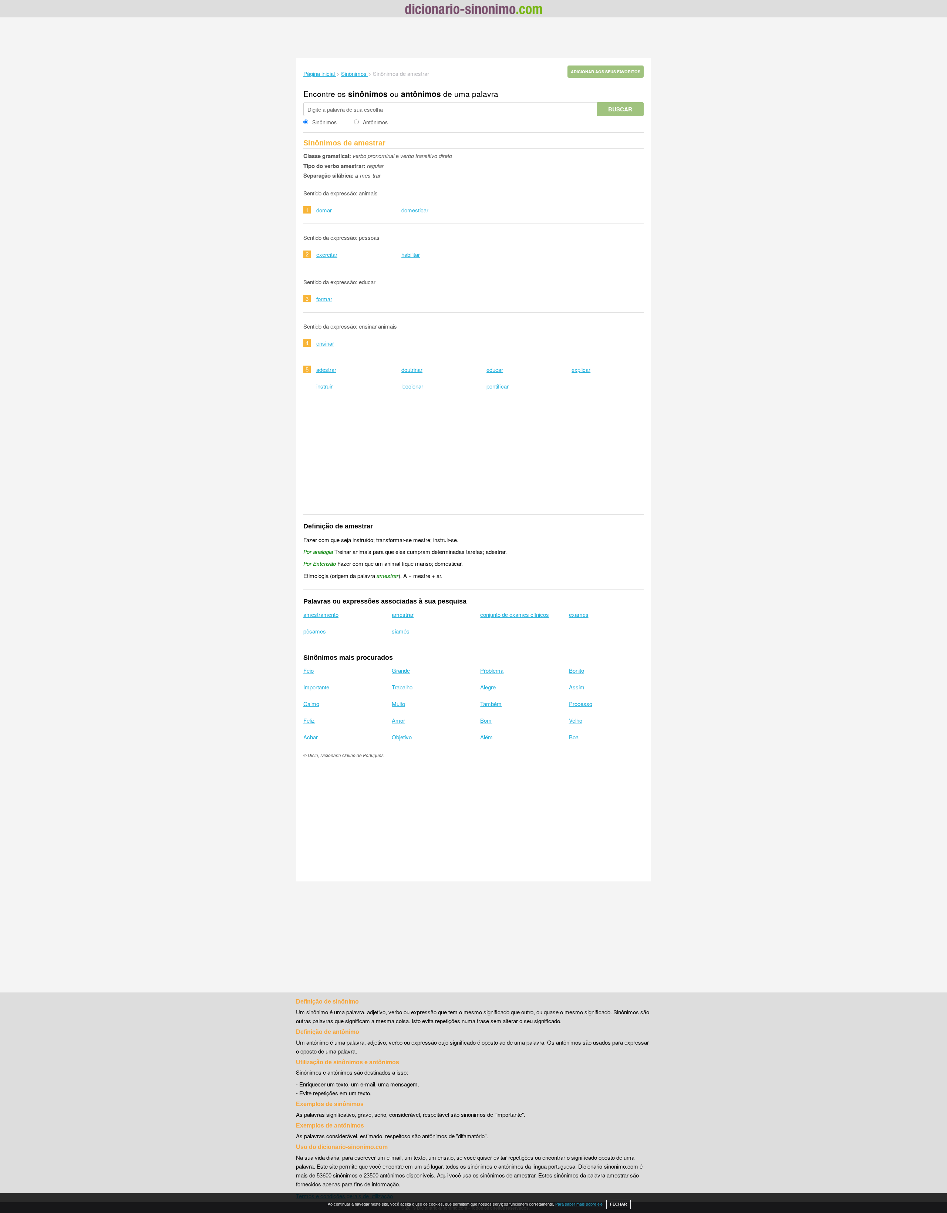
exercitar (326, 254)
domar (324, 210)
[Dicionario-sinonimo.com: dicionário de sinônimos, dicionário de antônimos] (473, 10)
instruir (324, 386)
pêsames (314, 631)
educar (494, 369)
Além (486, 737)
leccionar (412, 386)
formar (324, 299)
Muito (398, 704)
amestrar (403, 614)
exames (579, 614)
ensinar (325, 343)
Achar (310, 737)
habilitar (410, 254)
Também (491, 704)
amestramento (320, 614)
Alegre (488, 687)
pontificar (497, 386)
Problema (491, 670)
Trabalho (402, 687)
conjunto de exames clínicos (514, 614)
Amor (398, 720)
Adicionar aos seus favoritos (605, 71)
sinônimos (368, 93)
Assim (576, 687)
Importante (316, 687)
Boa (574, 737)
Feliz (309, 720)
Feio (308, 670)
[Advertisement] (473, 37)
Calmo (311, 704)
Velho (575, 720)
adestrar (326, 369)
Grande (401, 670)
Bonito (576, 670)
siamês (401, 631)
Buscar (620, 109)
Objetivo (402, 737)
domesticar (414, 210)
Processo (580, 704)
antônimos (421, 93)
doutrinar (411, 369)
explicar (581, 369)
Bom (486, 720)
